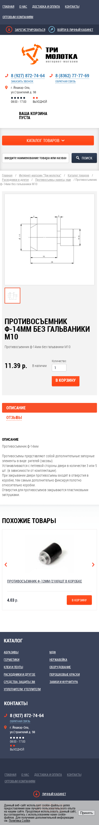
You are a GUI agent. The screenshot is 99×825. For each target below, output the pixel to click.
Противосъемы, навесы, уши (53, 179)
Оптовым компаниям (18, 17)
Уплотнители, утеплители (22, 689)
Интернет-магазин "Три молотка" (40, 175)
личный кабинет (54, 794)
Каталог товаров (78, 175)
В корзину (66, 380)
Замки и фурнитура (64, 682)
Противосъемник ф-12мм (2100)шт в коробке (44, 581)
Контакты (72, 6)
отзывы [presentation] (14, 417)
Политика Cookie (19, 820)
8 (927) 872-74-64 (28, 75)
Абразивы (11, 652)
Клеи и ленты (13, 667)
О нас (23, 6)
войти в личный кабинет (75, 30)
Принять (86, 813)
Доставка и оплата (46, 6)
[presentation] (12, 301)
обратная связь (65, 81)
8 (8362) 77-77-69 (72, 75)
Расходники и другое (15, 179)
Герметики (11, 659)
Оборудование (60, 667)
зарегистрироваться (30, 30)
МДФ (53, 652)
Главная (8, 6)
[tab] (12, 295)
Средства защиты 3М (19, 682)
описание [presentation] (16, 408)
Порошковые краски (65, 674)
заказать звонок (22, 81)
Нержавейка (58, 659)
